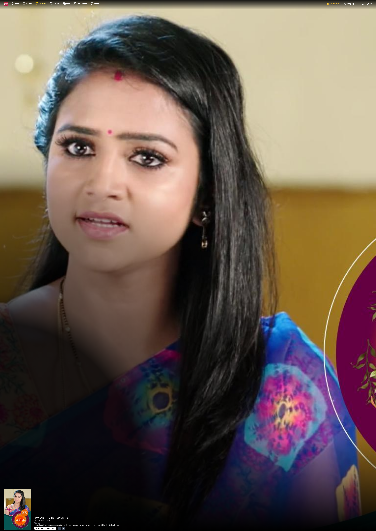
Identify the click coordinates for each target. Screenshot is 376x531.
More (118, 525)
